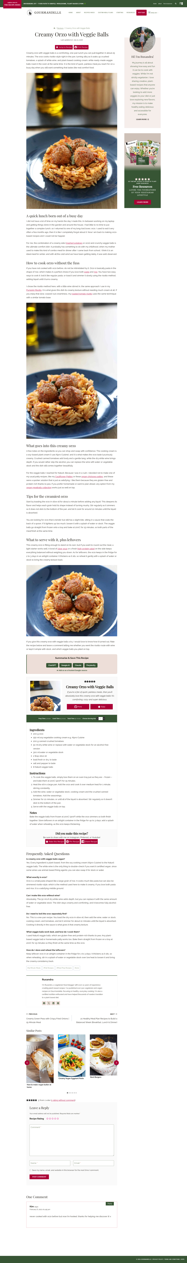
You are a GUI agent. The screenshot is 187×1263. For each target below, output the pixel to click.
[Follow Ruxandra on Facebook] (44, 1003)
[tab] (67, 1092)
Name (34, 1163)
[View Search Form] (175, 3)
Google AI (65, 665)
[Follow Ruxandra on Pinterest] (58, 1003)
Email (77, 1163)
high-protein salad (86, 548)
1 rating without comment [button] (63, 1100)
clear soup (62, 548)
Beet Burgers (95, 1077)
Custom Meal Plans (105, 12)
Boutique (141, 12)
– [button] (97, 718)
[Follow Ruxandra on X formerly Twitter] (49, 1003)
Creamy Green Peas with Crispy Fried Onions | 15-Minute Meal (47, 1018)
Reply (110, 1204)
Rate (103, 707)
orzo (77, 968)
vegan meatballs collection (39, 487)
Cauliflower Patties (64, 476)
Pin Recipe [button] (74, 841)
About (160, 3)
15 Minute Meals (33, 968)
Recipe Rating (37, 1118)
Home (155, 3)
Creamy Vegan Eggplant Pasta (71, 1078)
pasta (86, 272)
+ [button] (103, 718)
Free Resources (167, 3)
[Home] (54, 28)
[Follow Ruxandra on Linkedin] (53, 1003)
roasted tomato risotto (82, 294)
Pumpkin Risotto (34, 290)
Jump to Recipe (65, 47)
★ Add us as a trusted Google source (72, 670)
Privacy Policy (158, 1259)
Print (79, 707)
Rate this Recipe (56, 841)
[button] (85, 681)
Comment (36, 1127)
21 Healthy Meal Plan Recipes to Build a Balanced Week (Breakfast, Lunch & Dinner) (96, 1018)
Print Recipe (82, 47)
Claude (78, 665)
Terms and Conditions (172, 1259)
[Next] (116, 1062)
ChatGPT (52, 665)
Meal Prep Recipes (64, 968)
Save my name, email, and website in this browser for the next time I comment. (65, 1170)
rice (95, 272)
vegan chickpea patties (92, 476)
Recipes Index (89, 12)
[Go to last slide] (27, 1062)
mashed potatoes (74, 243)
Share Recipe (90, 841)
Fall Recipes (49, 968)
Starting (119, 12)
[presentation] (40, 1058)
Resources (131, 12)
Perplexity (90, 665)
